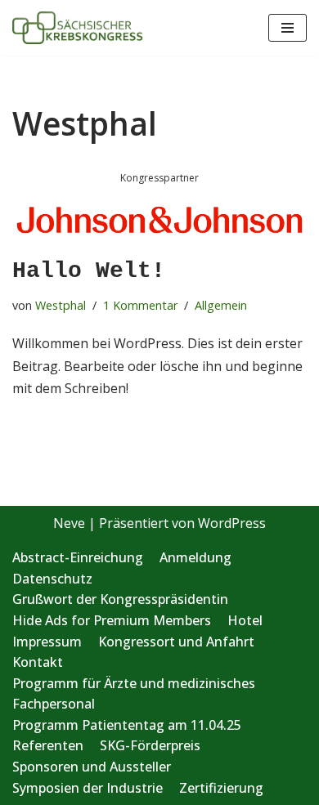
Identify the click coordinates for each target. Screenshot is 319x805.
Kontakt (37, 662)
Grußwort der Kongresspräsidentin (120, 599)
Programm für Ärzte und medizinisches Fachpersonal (133, 693)
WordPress (232, 523)
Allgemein (221, 305)
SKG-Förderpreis (150, 745)
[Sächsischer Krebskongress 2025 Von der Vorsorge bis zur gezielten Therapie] (77, 27)
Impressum (47, 642)
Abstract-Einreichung (77, 557)
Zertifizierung (221, 788)
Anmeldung (195, 557)
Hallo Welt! (88, 271)
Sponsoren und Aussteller (91, 767)
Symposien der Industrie (87, 788)
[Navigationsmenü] (287, 28)
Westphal (60, 305)
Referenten (47, 745)
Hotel (245, 620)
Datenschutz (52, 579)
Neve (69, 523)
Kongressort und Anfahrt (176, 642)
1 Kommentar (140, 305)
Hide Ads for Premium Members (111, 620)
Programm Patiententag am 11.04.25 (126, 725)
